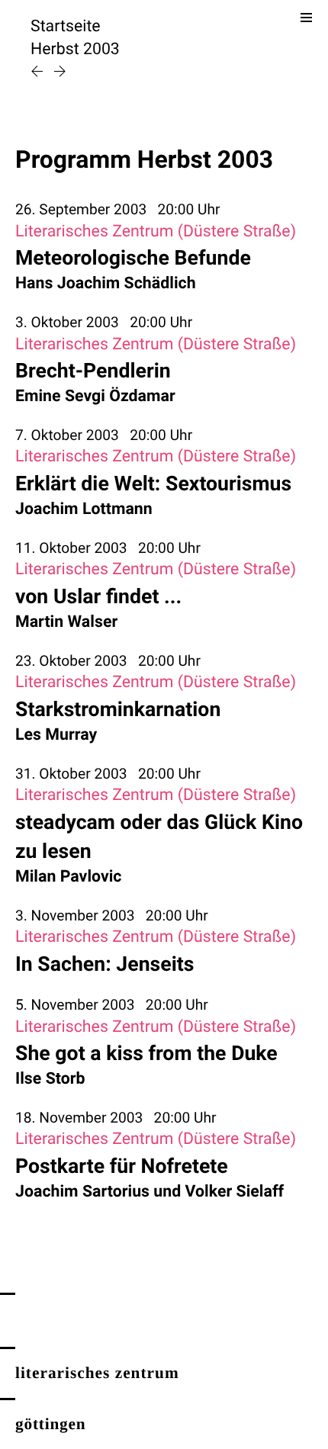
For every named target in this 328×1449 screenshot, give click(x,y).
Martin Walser (66, 621)
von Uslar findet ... (98, 596)
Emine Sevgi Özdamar (95, 396)
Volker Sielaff (235, 1191)
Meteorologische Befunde (133, 258)
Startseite (66, 26)
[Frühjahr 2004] (59, 72)
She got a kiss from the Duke (146, 1053)
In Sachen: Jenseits (104, 964)
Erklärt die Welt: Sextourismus (153, 483)
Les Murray (56, 734)
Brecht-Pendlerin (93, 370)
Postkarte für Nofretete (121, 1166)
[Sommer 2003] (39, 72)
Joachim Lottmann (84, 509)
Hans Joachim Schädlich (105, 283)
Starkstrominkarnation (117, 709)
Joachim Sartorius (82, 1191)
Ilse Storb (50, 1078)
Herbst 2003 (75, 49)
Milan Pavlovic (68, 876)
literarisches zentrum (97, 1373)
